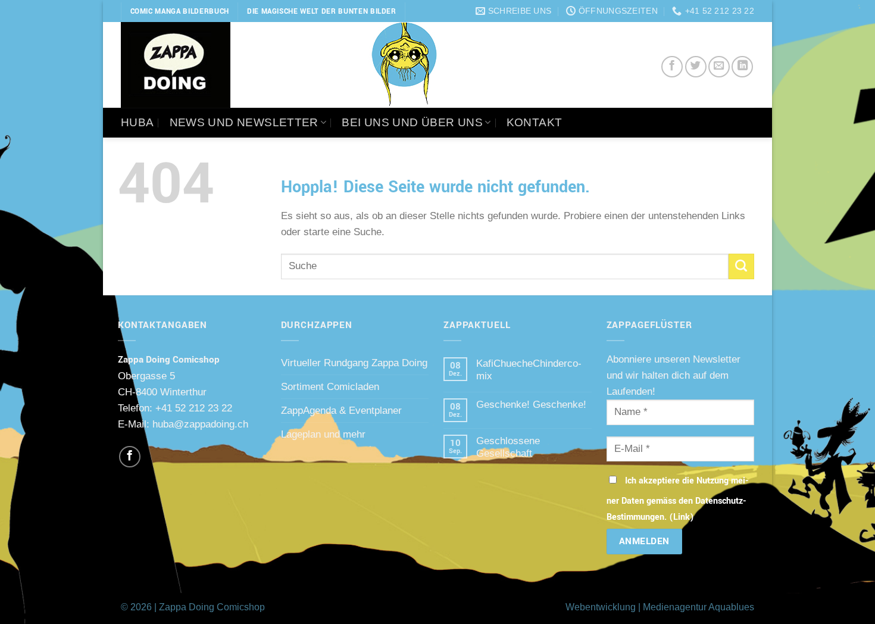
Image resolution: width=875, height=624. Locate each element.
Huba (137, 122)
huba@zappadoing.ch (200, 424)
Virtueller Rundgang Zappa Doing (354, 363)
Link (681, 517)
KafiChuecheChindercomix (529, 369)
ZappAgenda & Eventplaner (341, 410)
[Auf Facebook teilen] (672, 66)
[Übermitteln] (741, 266)
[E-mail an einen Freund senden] (719, 66)
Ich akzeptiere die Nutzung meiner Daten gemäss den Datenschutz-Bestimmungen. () (678, 499)
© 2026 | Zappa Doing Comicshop (193, 607)
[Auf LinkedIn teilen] (742, 66)
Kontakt (534, 122)
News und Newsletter (244, 122)
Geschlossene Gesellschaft (508, 447)
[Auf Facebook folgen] (129, 456)
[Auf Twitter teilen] (696, 66)
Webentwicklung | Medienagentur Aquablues (659, 607)
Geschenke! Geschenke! (531, 404)
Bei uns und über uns (412, 122)
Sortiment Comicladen (330, 386)
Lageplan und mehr (323, 434)
